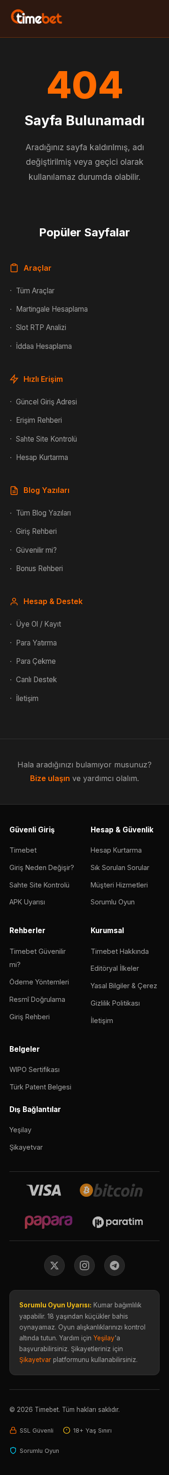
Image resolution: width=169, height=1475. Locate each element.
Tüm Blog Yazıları (43, 512)
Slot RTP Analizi (41, 327)
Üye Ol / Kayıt (38, 624)
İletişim (27, 698)
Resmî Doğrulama (37, 999)
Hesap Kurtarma (42, 457)
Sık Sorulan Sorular (120, 867)
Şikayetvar (26, 1147)
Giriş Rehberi (36, 531)
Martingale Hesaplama (52, 309)
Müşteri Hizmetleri (119, 885)
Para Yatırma (36, 642)
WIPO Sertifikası (34, 1069)
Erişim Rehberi (39, 420)
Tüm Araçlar (35, 290)
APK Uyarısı (27, 902)
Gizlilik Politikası (115, 1003)
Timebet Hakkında (120, 951)
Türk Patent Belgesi (40, 1087)
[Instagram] (84, 1265)
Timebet (23, 850)
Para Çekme (36, 661)
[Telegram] (114, 1265)
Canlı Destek (36, 679)
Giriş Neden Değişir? (41, 867)
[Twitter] (54, 1265)
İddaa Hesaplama (44, 346)
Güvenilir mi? (36, 550)
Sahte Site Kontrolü (46, 439)
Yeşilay (20, 1130)
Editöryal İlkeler (115, 968)
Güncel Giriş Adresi (46, 401)
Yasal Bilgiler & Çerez (124, 986)
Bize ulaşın (50, 778)
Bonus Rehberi (39, 568)
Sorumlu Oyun (113, 902)
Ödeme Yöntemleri (39, 982)
